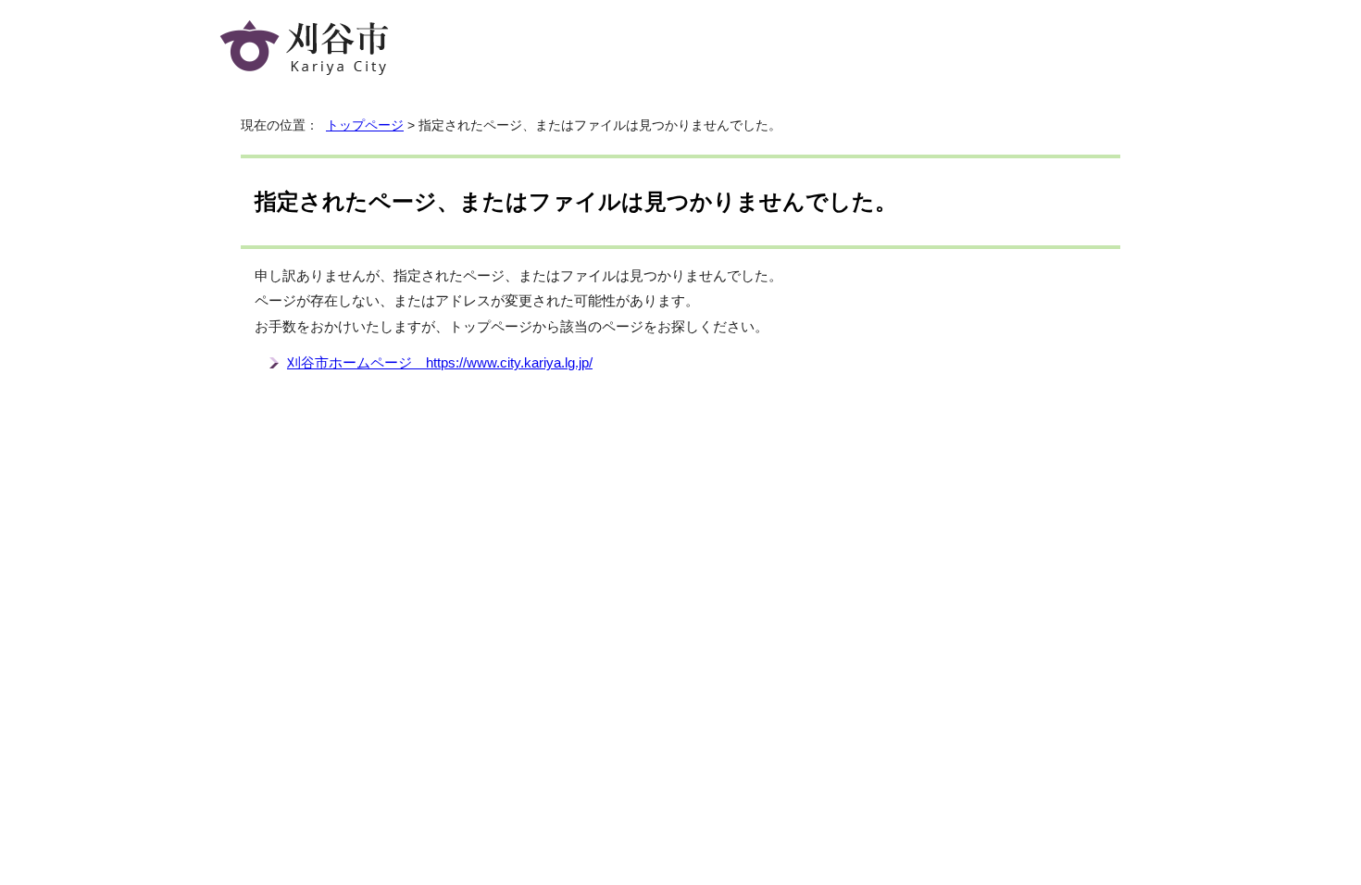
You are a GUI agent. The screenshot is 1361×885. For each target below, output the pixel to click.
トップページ (365, 125)
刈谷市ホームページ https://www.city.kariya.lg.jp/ (440, 362)
